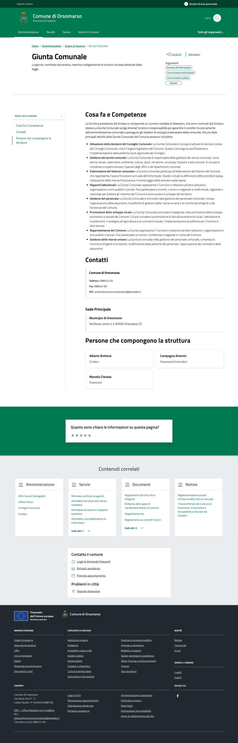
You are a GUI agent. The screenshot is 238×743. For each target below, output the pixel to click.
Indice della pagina (26, 116)
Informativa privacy (131, 700)
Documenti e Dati (23, 671)
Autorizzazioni (75, 661)
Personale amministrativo (28, 666)
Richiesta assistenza (78, 711)
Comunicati (180, 645)
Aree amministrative (25, 645)
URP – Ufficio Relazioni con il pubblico (34, 710)
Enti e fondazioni (23, 656)
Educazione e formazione (81, 676)
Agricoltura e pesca (78, 640)
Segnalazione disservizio (80, 706)
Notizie (178, 640)
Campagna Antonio (173, 356)
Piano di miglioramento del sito (137, 716)
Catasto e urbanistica (79, 666)
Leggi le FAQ (74, 695)
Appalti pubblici (76, 656)
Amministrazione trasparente (136, 695)
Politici (17, 661)
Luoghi (177, 672)
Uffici (16, 650)
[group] (39, 509)
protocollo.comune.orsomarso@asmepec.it (37, 718)
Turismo (125, 666)
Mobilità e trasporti (131, 650)
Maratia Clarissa (100, 377)
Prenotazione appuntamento (83, 700)
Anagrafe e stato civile (80, 650)
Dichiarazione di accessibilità (136, 711)
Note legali (127, 706)
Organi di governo (23, 640)
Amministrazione (28, 32)
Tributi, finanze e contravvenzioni (138, 661)
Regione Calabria (25, 4)
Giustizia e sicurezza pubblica (136, 640)
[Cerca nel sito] (217, 18)
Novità (51, 32)
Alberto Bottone (100, 356)
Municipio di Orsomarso (105, 318)
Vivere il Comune (88, 32)
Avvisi (177, 650)
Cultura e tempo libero (79, 671)
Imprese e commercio (132, 645)
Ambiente (73, 645)
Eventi (177, 677)
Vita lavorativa (128, 671)
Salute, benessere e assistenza (137, 656)
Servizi (66, 32)
